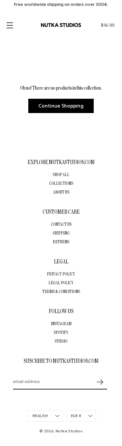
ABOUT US (61, 192)
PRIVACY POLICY (61, 273)
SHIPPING (61, 233)
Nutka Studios (69, 431)
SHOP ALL (61, 174)
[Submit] (99, 382)
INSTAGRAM (61, 323)
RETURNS (61, 241)
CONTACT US (61, 224)
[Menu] (10, 25)
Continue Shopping (61, 105)
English (40, 416)
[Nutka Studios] (61, 25)
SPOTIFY (61, 332)
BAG (108, 25)
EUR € (76, 416)
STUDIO (61, 341)
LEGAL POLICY (61, 282)
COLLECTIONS (61, 183)
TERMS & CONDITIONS (61, 291)
